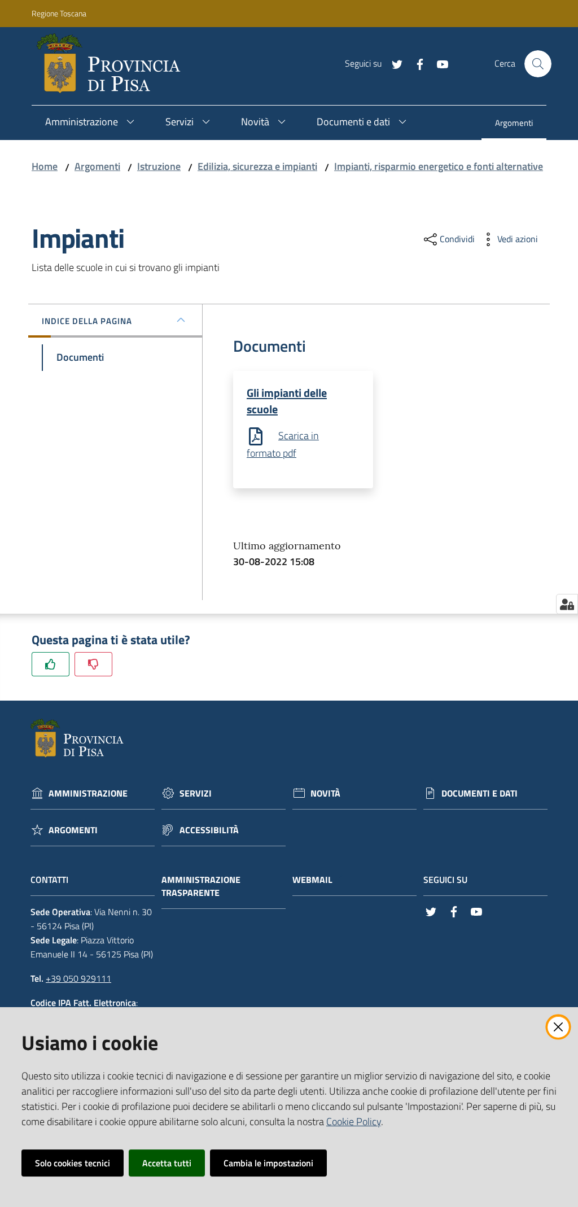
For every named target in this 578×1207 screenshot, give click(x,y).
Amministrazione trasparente (200, 886)
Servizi (195, 793)
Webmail (312, 879)
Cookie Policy (353, 1121)
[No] (93, 664)
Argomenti (97, 166)
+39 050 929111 (78, 978)
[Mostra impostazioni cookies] (567, 604)
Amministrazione (88, 793)
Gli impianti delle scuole (287, 401)
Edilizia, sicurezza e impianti (257, 166)
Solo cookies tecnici (72, 1163)
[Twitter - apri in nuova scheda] (393, 63)
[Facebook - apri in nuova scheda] (415, 63)
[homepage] (113, 63)
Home (45, 166)
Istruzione (159, 166)
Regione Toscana (59, 13)
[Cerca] (537, 63)
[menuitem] (513, 124)
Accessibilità (209, 830)
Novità (325, 793)
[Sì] (50, 664)
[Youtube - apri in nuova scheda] (438, 63)
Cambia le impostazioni (268, 1163)
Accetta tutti (166, 1163)
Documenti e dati (479, 793)
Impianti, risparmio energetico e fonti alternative (438, 166)
